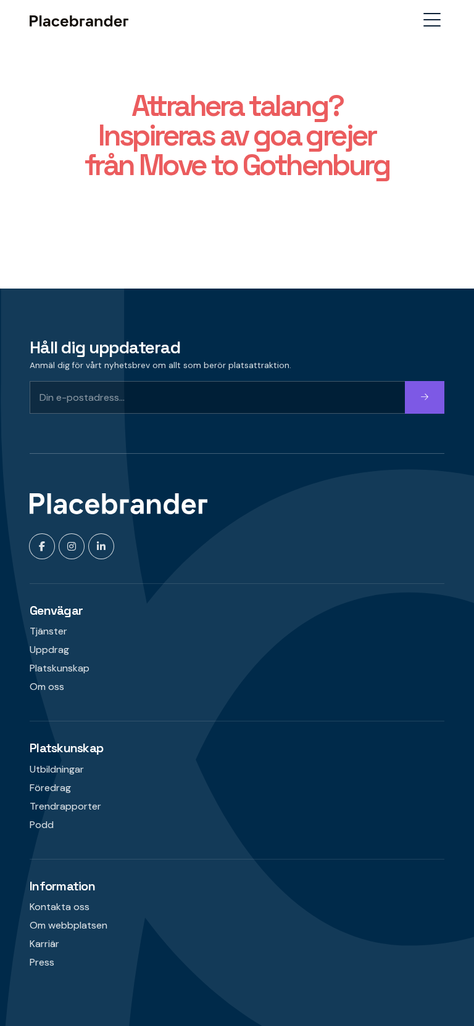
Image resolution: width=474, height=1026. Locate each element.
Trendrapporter (65, 806)
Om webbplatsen (68, 925)
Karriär (44, 943)
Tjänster (48, 631)
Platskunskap (59, 668)
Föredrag (50, 787)
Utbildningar (57, 769)
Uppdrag (49, 649)
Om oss (47, 686)
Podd (42, 824)
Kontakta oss (59, 906)
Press (42, 962)
